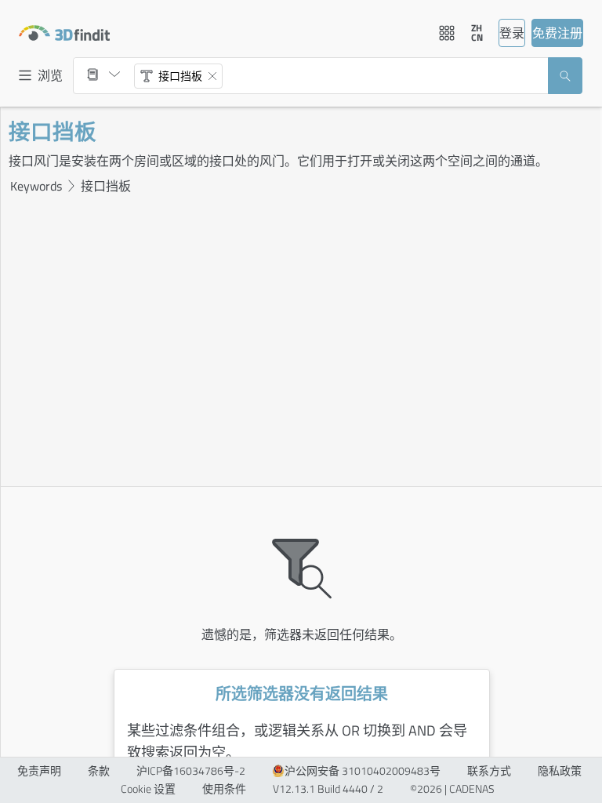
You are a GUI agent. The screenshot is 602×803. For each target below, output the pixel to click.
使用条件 (224, 789)
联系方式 (489, 771)
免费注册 (557, 33)
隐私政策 (560, 771)
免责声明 (39, 771)
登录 (511, 33)
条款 (99, 771)
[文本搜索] (146, 76)
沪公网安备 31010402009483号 (363, 771)
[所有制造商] (103, 74)
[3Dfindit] (64, 33)
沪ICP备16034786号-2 (190, 771)
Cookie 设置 (148, 789)
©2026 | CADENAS (452, 789)
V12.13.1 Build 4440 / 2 (328, 789)
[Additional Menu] (447, 33)
